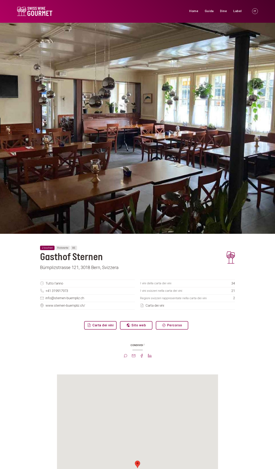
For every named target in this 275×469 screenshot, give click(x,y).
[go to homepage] (51, 11)
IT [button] (255, 11)
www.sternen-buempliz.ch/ (65, 305)
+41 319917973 (56, 291)
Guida (209, 11)
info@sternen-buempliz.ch (64, 298)
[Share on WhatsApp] (125, 356)
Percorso (174, 325)
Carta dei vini (155, 305)
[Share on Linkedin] (149, 356)
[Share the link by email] (133, 356)
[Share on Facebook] (141, 356)
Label (237, 11)
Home (193, 11)
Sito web (138, 325)
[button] (137, 464)
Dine (223, 11)
